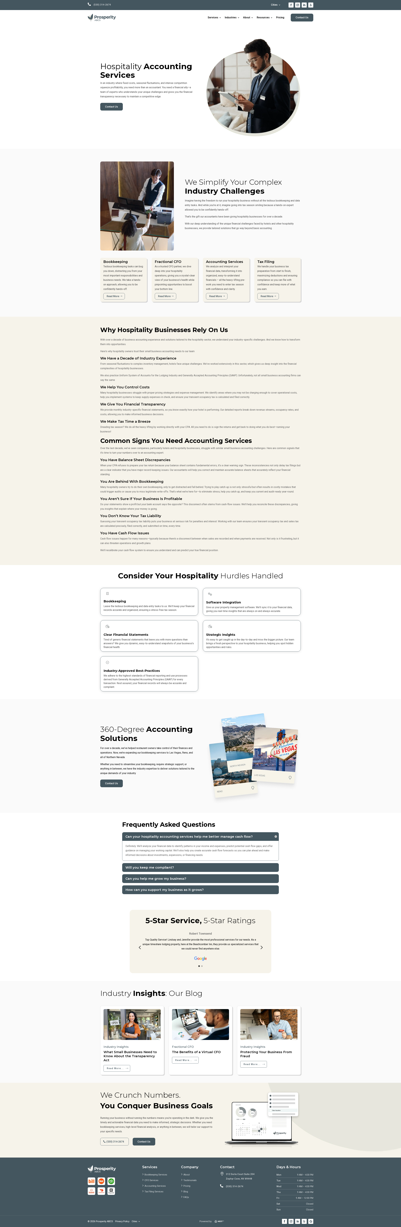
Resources (263, 17)
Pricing (280, 17)
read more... (115, 1068)
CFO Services (151, 1180)
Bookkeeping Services (156, 1174)
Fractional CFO (183, 1047)
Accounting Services (155, 1186)
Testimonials (190, 1180)
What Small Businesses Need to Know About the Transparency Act (130, 1056)
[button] (139, 947)
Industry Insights (116, 1047)
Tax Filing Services (154, 1191)
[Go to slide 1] (199, 966)
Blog (185, 1191)
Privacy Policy (122, 1221)
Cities (274, 5)
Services (213, 17)
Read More (113, 296)
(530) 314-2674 (102, 4)
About (246, 17)
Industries (231, 17)
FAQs (186, 1197)
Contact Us (302, 17)
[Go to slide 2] (202, 966)
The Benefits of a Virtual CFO (196, 1052)
